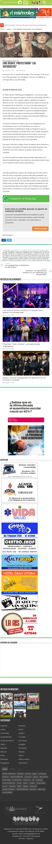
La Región (22, 744)
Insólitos (22, 733)
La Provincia (23, 741)
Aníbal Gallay (6, 780)
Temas (4, 769)
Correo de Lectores (7, 741)
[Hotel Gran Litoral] (19, 582)
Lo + (19, 769)
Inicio (2, 29)
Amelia (2, 729)
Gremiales (22, 726)
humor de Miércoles (9, 783)
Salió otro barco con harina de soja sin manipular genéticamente (26, 25)
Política (21, 755)
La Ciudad (22, 737)
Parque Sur (27, 780)
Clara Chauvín (41, 783)
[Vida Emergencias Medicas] (19, 512)
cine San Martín (7, 792)
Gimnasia (20, 774)
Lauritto (5, 786)
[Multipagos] (19, 562)
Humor (21, 729)
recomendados (17, 780)
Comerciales (4, 733)
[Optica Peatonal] (19, 470)
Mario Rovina (44, 777)
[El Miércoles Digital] (26, 12)
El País (2, 755)
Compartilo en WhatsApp (23, 198)
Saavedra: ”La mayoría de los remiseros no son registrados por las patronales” (35, 271)
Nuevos (12, 769)
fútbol (19, 786)
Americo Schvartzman (9, 774)
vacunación (28, 777)
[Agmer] (19, 490)
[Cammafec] (19, 530)
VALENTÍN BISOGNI (22, 789)
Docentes (12, 786)
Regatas (25, 786)
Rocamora (6, 777)
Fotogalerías (4, 763)
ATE (33, 780)
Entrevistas (4, 759)
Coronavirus (42, 774)
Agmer (35, 774)
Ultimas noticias (24, 759)
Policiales (22, 752)
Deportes (3, 748)
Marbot (25, 783)
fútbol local (41, 789)
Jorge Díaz (39, 780)
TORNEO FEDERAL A (9, 789)
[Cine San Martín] (19, 603)
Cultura (8, 29)
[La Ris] (19, 623)
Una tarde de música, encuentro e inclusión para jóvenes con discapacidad (23, 311)
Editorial (3, 752)
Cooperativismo (6, 737)
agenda (35, 777)
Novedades (22, 748)
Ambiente (3, 726)
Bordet (19, 783)
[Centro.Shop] (19, 546)
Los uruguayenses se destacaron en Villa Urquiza (17, 265)
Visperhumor (23, 763)
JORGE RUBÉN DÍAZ (17, 777)
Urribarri (32, 783)
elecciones (33, 786)
